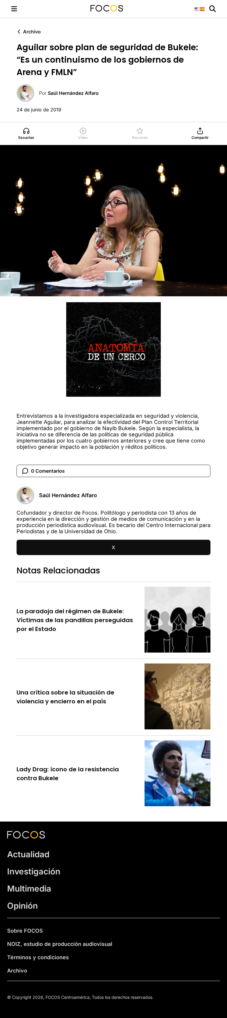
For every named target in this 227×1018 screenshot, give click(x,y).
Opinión (22, 906)
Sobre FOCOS (25, 931)
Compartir (200, 137)
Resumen (140, 137)
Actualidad (28, 854)
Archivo (32, 32)
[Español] (202, 8)
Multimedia (29, 889)
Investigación (33, 871)
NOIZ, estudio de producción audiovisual (59, 944)
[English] (197, 8)
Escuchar (26, 137)
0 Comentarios (48, 471)
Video (83, 137)
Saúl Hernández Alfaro (73, 93)
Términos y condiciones (38, 957)
